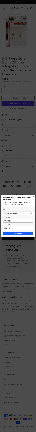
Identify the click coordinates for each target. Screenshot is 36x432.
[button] (18, 213)
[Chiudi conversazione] (33, 196)
